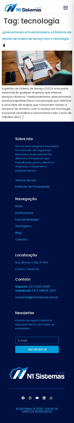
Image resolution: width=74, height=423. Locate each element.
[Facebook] (23, 398)
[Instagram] (30, 398)
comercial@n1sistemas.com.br (36, 297)
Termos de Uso (25, 180)
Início (19, 206)
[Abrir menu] (65, 7)
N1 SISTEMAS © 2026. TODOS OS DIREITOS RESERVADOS (37, 410)
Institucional (24, 213)
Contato (21, 239)
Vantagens (23, 226)
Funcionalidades (27, 219)
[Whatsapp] (51, 398)
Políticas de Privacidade (32, 187)
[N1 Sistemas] (23, 8)
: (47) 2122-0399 (32, 287)
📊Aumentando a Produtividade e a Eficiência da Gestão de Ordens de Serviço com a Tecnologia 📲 (36, 38)
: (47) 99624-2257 (35, 290)
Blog (18, 233)
